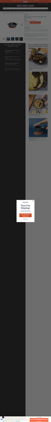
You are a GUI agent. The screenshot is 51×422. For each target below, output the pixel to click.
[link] (25, 210)
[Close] (50, 419)
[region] (25, 419)
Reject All (39, 418)
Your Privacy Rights (39, 417)
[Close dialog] (33, 200)
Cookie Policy (18, 421)
